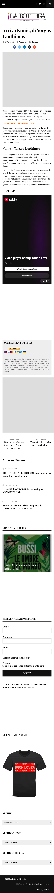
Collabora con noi (41, 884)
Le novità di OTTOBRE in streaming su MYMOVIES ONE (23, 491)
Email (6, 647)
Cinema (35, 42)
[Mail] (34, 47)
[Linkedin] (24, 47)
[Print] (29, 47)
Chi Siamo (20, 884)
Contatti (29, 884)
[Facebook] (36, 3)
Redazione (23, 42)
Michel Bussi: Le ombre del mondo (21, 565)
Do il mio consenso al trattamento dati (24, 665)
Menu (4, 4)
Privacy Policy (43, 889)
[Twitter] (40, 3)
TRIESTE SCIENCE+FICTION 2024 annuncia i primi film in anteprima (27, 474)
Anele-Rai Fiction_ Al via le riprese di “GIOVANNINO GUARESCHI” (22, 507)
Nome (6, 626)
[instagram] (44, 3)
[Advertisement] (27, 79)
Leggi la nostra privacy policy (16, 657)
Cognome (8, 637)
